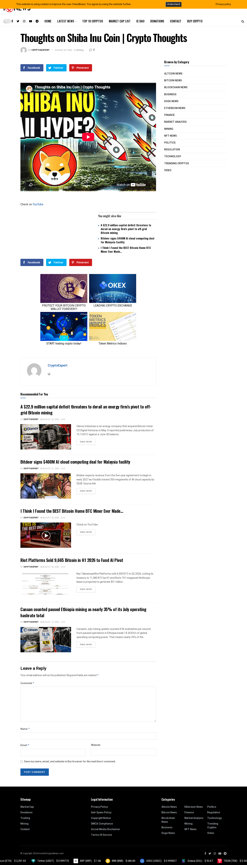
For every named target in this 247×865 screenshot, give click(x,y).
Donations (157, 21)
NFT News (170, 136)
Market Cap (27, 807)
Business (170, 94)
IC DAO (140, 21)
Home (48, 21)
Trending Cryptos (176, 163)
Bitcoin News (173, 80)
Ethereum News (174, 108)
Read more (86, 441)
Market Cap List (120, 21)
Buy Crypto (195, 21)
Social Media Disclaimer (105, 829)
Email (24, 745)
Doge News (171, 101)
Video (167, 170)
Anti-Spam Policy (101, 812)
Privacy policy (223, 4)
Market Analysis (175, 122)
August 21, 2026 (50, 468)
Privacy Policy (99, 807)
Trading (25, 818)
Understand (173, 4)
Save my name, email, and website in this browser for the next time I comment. (70, 761)
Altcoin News (173, 74)
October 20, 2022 (63, 50)
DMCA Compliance (102, 824)
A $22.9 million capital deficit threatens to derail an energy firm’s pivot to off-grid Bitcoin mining (126, 229)
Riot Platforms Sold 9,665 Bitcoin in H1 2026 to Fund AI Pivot (71, 560)
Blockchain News (176, 87)
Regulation (172, 149)
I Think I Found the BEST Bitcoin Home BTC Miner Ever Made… (126, 249)
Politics (170, 143)
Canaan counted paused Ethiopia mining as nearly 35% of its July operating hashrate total (83, 612)
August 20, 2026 (50, 517)
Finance (169, 115)
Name (25, 729)
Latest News (65, 21)
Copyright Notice (101, 818)
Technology (172, 156)
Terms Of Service (101, 835)
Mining (80, 50)
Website (95, 745)
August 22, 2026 (50, 419)
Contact (175, 21)
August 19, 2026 (50, 622)
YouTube (38, 204)
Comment (27, 683)
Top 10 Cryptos (92, 21)
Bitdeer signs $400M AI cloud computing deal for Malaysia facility (127, 240)
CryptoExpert (40, 50)
